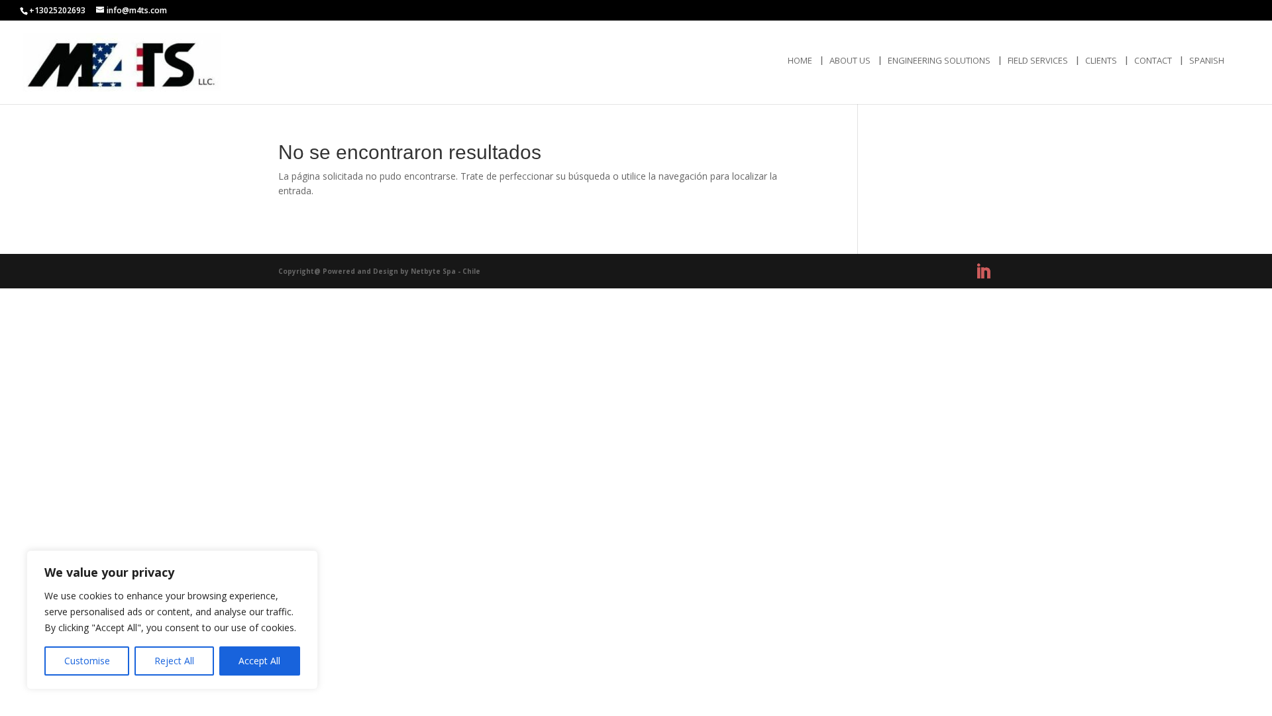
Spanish (1206, 61)
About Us (850, 61)
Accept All (259, 660)
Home (800, 61)
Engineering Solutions (939, 61)
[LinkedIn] (983, 272)
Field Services (1038, 61)
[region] (172, 619)
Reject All (174, 660)
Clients (1101, 61)
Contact (1153, 61)
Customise (87, 660)
